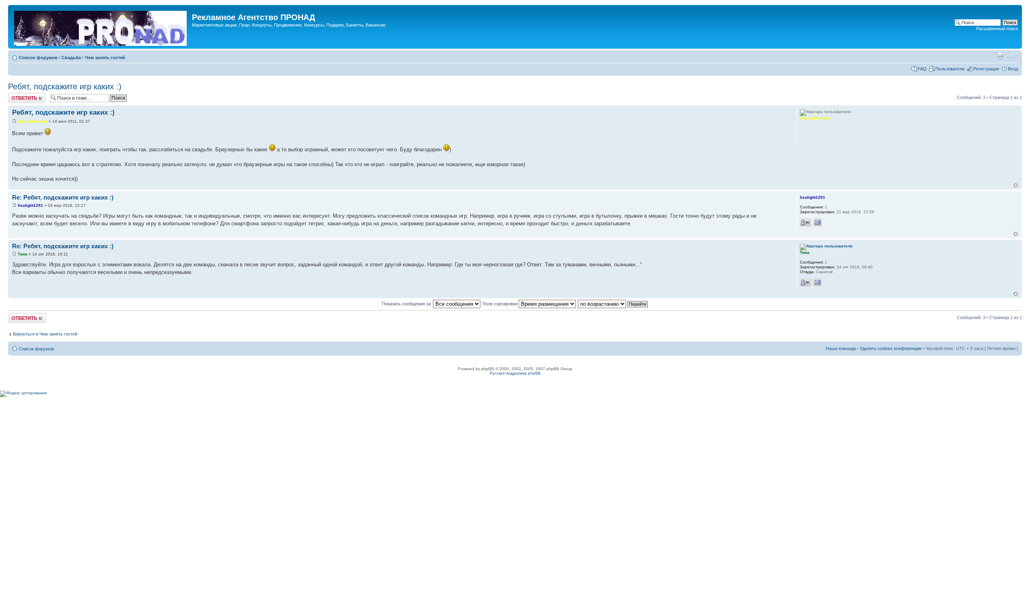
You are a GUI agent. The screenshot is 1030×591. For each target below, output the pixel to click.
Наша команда (841, 348)
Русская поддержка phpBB (515, 373)
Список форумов (38, 57)
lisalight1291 (30, 205)
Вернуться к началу (1016, 185)
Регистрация (986, 68)
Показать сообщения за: (407, 303)
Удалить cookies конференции (890, 348)
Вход (1013, 68)
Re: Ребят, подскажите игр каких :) (62, 197)
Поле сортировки (500, 303)
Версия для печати (999, 56)
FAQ (922, 68)
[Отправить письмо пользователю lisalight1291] (818, 222)
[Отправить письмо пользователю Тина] (818, 282)
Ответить (17, 95)
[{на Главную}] (101, 27)
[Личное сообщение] (805, 222)
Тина (22, 254)
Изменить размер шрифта (1012, 56)
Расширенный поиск (997, 28)
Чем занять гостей (105, 57)
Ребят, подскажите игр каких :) (65, 86)
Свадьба (71, 57)
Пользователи (949, 68)
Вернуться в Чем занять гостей (45, 334)
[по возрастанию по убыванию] (613, 303)
